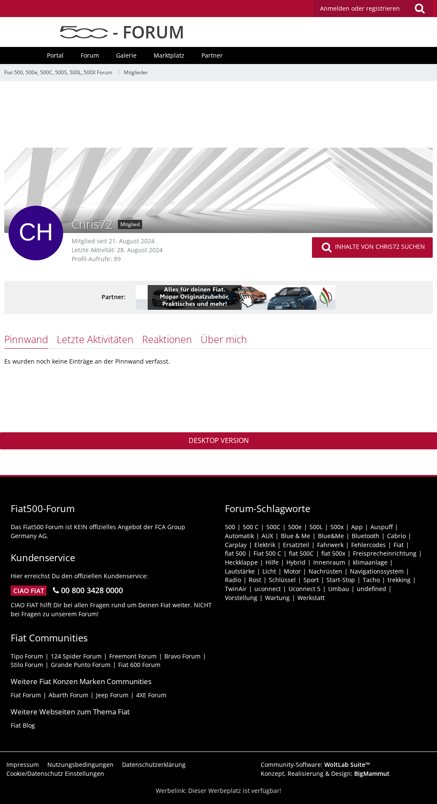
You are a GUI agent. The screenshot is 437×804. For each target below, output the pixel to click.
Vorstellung (241, 598)
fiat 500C (301, 553)
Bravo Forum (182, 656)
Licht (269, 571)
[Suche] (419, 8)
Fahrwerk (330, 545)
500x (337, 527)
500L (316, 527)
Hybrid (296, 562)
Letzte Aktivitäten (95, 339)
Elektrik (264, 545)
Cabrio (396, 536)
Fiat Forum (26, 695)
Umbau (338, 589)
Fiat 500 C (267, 553)
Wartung (277, 598)
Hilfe (272, 562)
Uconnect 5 (304, 589)
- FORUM (146, 32)
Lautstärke (240, 571)
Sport (311, 580)
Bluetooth (365, 536)
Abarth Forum (68, 695)
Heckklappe (241, 562)
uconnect (267, 589)
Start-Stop (340, 580)
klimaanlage (370, 562)
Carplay (236, 545)
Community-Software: (315, 764)
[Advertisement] (218, 117)
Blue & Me (295, 536)
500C (273, 527)
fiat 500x (333, 553)
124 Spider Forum (76, 656)
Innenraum (329, 562)
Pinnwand (26, 339)
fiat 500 (235, 553)
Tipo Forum (27, 656)
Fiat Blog (23, 725)
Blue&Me (331, 536)
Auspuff (381, 527)
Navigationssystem (377, 571)
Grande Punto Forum (81, 665)
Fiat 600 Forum (139, 665)
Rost (255, 580)
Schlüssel (282, 580)
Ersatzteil (296, 545)
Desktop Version (219, 440)
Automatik (239, 536)
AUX (267, 536)
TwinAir (236, 589)
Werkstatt (311, 598)
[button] (373, 8)
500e (295, 527)
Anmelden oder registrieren (360, 8)
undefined (371, 589)
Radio (233, 580)
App (357, 527)
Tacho (371, 580)
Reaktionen (167, 339)
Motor (292, 571)
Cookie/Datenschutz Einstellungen (55, 773)
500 (230, 527)
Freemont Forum (133, 656)
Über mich (224, 339)
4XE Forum (151, 695)
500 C (251, 527)
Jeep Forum (112, 695)
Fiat (398, 545)
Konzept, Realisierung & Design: (325, 773)
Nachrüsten (325, 571)
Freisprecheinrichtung (385, 553)
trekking (399, 580)
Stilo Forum (27, 665)
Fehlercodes (368, 545)
